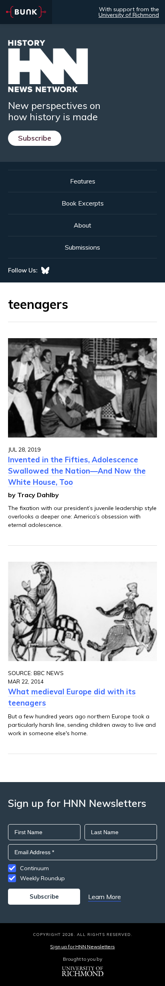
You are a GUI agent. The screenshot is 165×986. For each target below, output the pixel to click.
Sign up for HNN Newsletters (82, 947)
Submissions (82, 247)
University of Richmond (129, 14)
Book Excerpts (83, 203)
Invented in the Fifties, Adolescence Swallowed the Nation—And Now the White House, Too (77, 471)
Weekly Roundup (42, 878)
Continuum (34, 868)
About (82, 225)
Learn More (104, 897)
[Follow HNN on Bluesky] (45, 270)
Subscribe (34, 138)
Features (82, 181)
